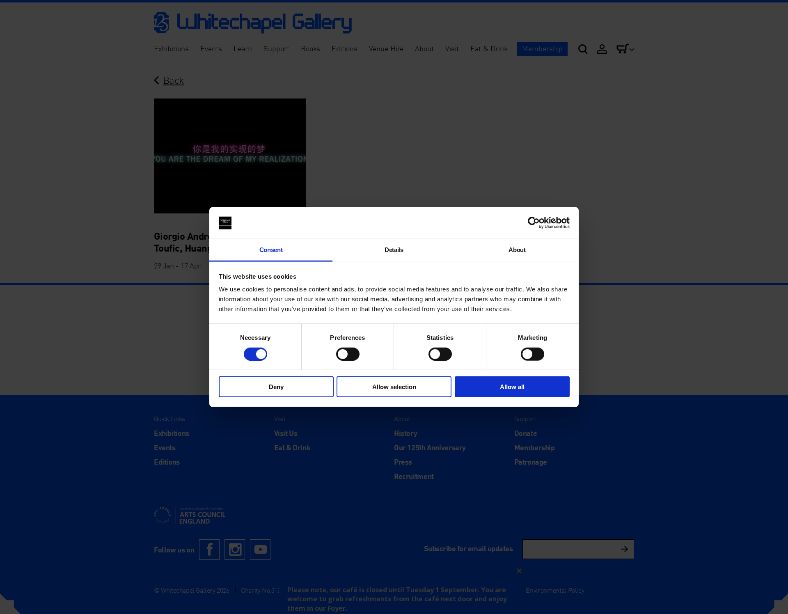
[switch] (348, 353)
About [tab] (517, 249)
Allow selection (394, 386)
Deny (276, 386)
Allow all (512, 386)
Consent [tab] (271, 249)
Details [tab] (394, 249)
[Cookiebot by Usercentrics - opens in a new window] (534, 223)
